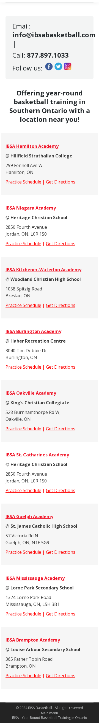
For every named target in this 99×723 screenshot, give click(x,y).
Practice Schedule (23, 182)
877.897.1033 (48, 55)
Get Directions (60, 182)
